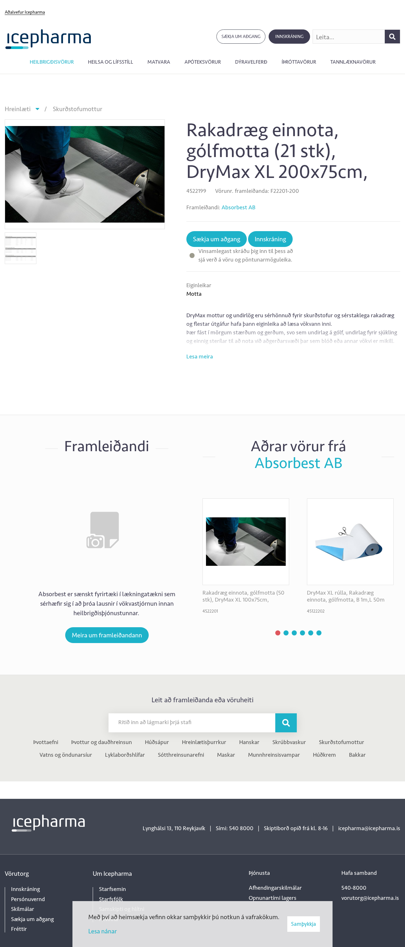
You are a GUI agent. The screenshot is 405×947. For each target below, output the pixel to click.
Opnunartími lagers (272, 897)
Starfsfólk (111, 899)
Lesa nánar (102, 931)
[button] (277, 632)
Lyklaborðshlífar (125, 754)
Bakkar (357, 754)
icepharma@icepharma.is (369, 828)
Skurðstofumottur (77, 109)
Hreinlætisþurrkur (204, 742)
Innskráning (289, 36)
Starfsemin (112, 889)
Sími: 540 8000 (234, 828)
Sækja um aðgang (240, 36)
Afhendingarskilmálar (275, 887)
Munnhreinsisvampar (274, 754)
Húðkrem (324, 754)
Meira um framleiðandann (107, 635)
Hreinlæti (18, 109)
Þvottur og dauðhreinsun (101, 742)
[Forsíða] (48, 38)
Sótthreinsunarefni (181, 754)
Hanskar (249, 742)
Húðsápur (157, 742)
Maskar (226, 754)
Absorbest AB (238, 207)
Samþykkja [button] (303, 924)
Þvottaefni (45, 742)
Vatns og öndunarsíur (66, 754)
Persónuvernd (28, 899)
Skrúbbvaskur (289, 742)
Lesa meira (199, 356)
